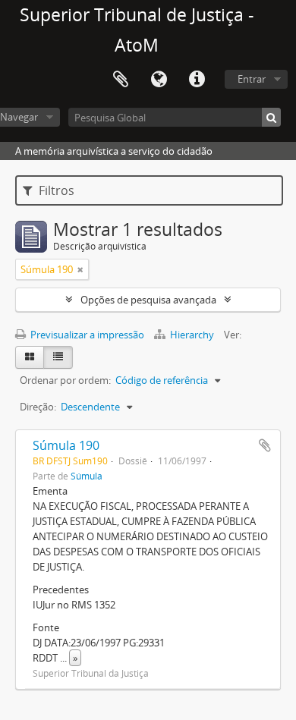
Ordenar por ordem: (65, 380)
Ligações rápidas (197, 80)
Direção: (38, 406)
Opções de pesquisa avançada (148, 300)
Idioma (159, 80)
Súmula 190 (66, 445)
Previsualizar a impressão (86, 334)
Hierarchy (192, 334)
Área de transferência (121, 80)
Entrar (252, 79)
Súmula (86, 476)
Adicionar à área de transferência (264, 445)
